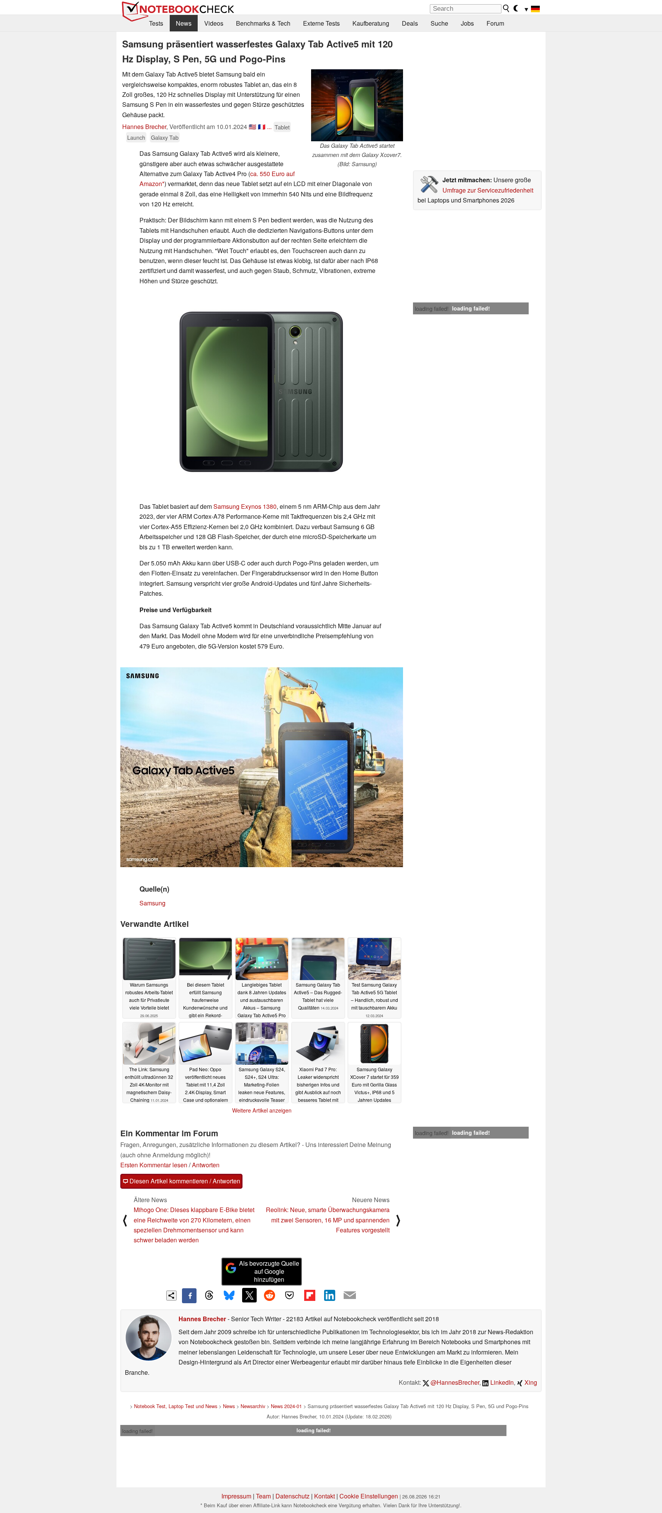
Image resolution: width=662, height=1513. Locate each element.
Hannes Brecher (144, 126)
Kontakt (324, 1496)
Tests (156, 23)
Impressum (236, 1496)
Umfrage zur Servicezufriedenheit (487, 190)
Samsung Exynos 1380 (245, 506)
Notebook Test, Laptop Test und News (175, 1406)
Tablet (282, 127)
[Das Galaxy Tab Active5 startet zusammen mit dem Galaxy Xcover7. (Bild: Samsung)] (357, 105)
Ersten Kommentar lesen (153, 1164)
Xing (530, 1382)
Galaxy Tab (165, 137)
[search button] (506, 8)
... (269, 126)
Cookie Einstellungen (368, 1496)
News (184, 23)
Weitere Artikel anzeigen (262, 1110)
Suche (439, 23)
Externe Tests (321, 23)
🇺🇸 (252, 126)
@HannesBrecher (454, 1382)
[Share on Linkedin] (329, 1295)
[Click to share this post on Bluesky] (229, 1295)
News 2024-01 (286, 1406)
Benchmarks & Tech (263, 23)
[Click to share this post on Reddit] (269, 1295)
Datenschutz (292, 1496)
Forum (495, 23)
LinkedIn (501, 1382)
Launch (136, 137)
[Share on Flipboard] (309, 1295)
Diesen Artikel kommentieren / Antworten (184, 1180)
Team (263, 1496)
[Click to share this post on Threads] (209, 1295)
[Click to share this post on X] (249, 1295)
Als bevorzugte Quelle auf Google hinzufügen (269, 1271)
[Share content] (171, 1296)
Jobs (467, 23)
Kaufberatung (370, 23)
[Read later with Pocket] (289, 1295)
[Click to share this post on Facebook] (189, 1295)
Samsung (152, 903)
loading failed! (432, 308)
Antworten (206, 1164)
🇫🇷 (261, 126)
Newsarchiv (253, 1406)
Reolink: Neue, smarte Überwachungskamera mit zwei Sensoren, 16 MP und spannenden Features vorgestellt (328, 1219)
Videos (213, 23)
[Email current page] (349, 1295)
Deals (410, 23)
